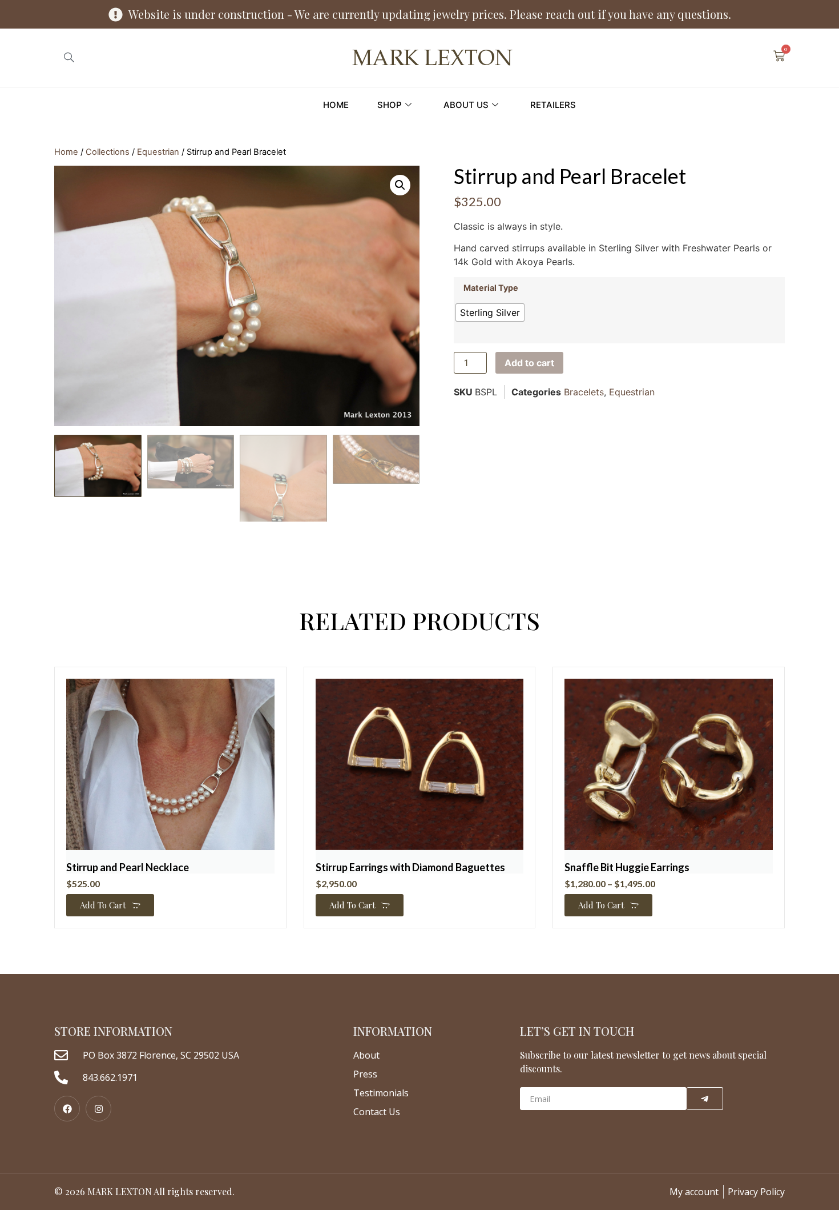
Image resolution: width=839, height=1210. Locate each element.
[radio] (490, 312)
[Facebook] (67, 1108)
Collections (108, 152)
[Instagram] (98, 1108)
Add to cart (529, 362)
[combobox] (90, 58)
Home (336, 104)
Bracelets (584, 392)
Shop (389, 104)
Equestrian (158, 152)
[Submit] (705, 1098)
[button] (400, 185)
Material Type (490, 288)
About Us (466, 104)
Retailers (553, 104)
